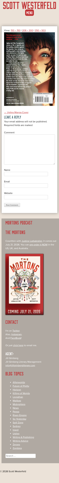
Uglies (16, 433)
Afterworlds (19, 382)
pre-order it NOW (38, 244)
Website (8, 193)
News (16, 408)
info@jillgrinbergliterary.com (20, 365)
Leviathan (18, 397)
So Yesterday (19, 419)
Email (7, 181)
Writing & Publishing (23, 437)
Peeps (16, 411)
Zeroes (16, 444)
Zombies (17, 448)
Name (7, 170)
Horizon (17, 389)
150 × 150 (15, 30)
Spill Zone (18, 422)
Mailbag (17, 400)
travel (16, 430)
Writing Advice (20, 440)
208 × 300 (27, 30)
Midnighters (19, 404)
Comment (9, 132)
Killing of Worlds (21, 393)
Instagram (16, 334)
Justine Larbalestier (32, 241)
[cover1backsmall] (29, 105)
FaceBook (15, 338)
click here (18, 345)
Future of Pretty (21, 386)
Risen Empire (20, 415)
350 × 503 (40, 30)
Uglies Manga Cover (16, 112)
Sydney (17, 426)
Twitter (16, 330)
